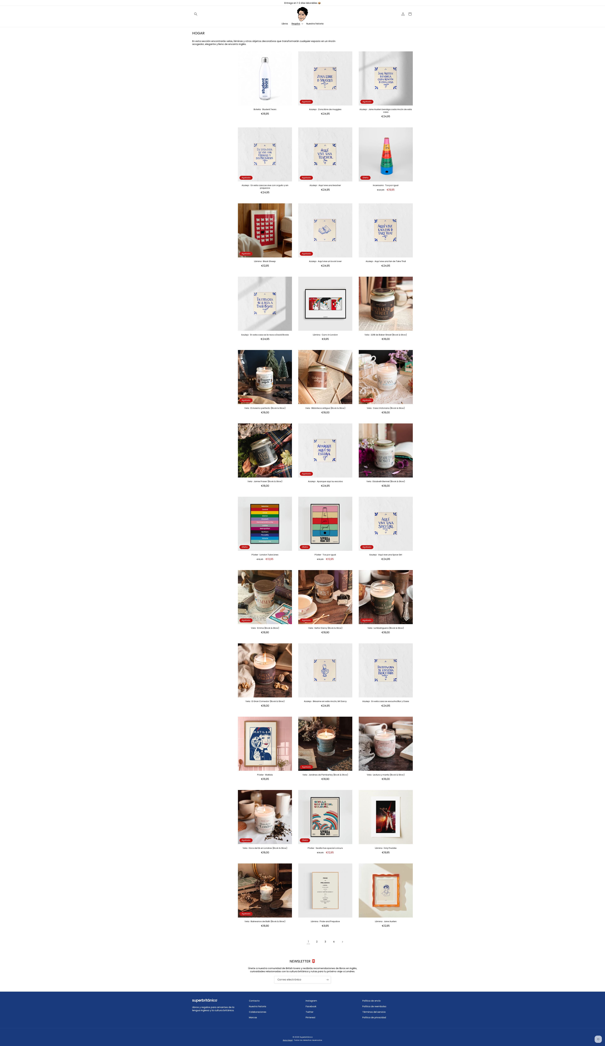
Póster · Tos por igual (325, 555)
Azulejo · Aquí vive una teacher (325, 185)
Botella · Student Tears (265, 109)
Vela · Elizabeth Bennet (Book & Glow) (385, 481)
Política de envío (371, 1000)
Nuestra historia (257, 1006)
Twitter (309, 1012)
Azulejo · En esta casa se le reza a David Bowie (265, 335)
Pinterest (310, 1017)
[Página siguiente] (342, 941)
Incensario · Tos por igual (385, 185)
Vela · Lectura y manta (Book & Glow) (386, 775)
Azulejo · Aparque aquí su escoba (325, 481)
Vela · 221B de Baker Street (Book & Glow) (386, 335)
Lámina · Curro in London (325, 335)
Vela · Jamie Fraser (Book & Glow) (265, 481)
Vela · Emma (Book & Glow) (265, 628)
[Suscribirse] (327, 979)
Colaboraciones (257, 1012)
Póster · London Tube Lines (265, 555)
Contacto (254, 1000)
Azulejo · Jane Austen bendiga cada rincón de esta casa (386, 111)
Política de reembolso (374, 1006)
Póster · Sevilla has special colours (325, 848)
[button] (195, 14)
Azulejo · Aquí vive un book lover (325, 261)
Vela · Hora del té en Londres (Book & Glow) (265, 848)
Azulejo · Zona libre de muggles (325, 109)
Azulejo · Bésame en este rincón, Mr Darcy (325, 701)
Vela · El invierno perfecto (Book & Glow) (264, 408)
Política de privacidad (374, 1017)
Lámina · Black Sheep (265, 261)
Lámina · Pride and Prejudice (325, 921)
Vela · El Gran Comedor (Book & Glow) (265, 701)
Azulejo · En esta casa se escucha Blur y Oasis (385, 701)
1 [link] (308, 941)
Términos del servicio (374, 1012)
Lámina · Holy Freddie (386, 848)
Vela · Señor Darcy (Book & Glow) (325, 628)
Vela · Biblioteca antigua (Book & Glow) (325, 408)
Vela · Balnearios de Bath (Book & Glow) (265, 921)
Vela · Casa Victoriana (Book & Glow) (386, 408)
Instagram (311, 1000)
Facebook (311, 1006)
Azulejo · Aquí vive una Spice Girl (385, 555)
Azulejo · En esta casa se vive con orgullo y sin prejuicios (265, 186)
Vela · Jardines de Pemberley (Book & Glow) (325, 775)
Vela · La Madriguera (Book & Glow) (386, 628)
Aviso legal (288, 1040)
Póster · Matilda (265, 775)
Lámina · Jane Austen (386, 921)
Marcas (253, 1017)
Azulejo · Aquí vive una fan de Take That (386, 261)
